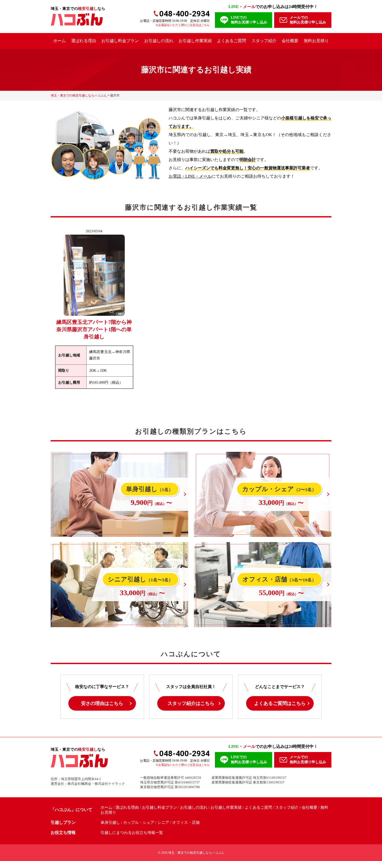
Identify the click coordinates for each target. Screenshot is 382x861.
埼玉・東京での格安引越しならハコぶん (196, 852)
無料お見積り (316, 40)
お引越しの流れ (158, 40)
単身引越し (110, 822)
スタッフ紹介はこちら (191, 703)
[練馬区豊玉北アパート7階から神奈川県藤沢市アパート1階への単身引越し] (94, 311)
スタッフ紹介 (264, 40)
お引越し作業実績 (195, 40)
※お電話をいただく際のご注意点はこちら (182, 25)
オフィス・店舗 (186, 822)
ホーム (59, 40)
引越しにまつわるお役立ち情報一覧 (132, 833)
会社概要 (290, 40)
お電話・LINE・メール (190, 176)
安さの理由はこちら (102, 703)
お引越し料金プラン (120, 40)
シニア (163, 822)
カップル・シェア (138, 822)
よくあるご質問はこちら (280, 703)
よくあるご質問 (231, 40)
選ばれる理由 (83, 40)
